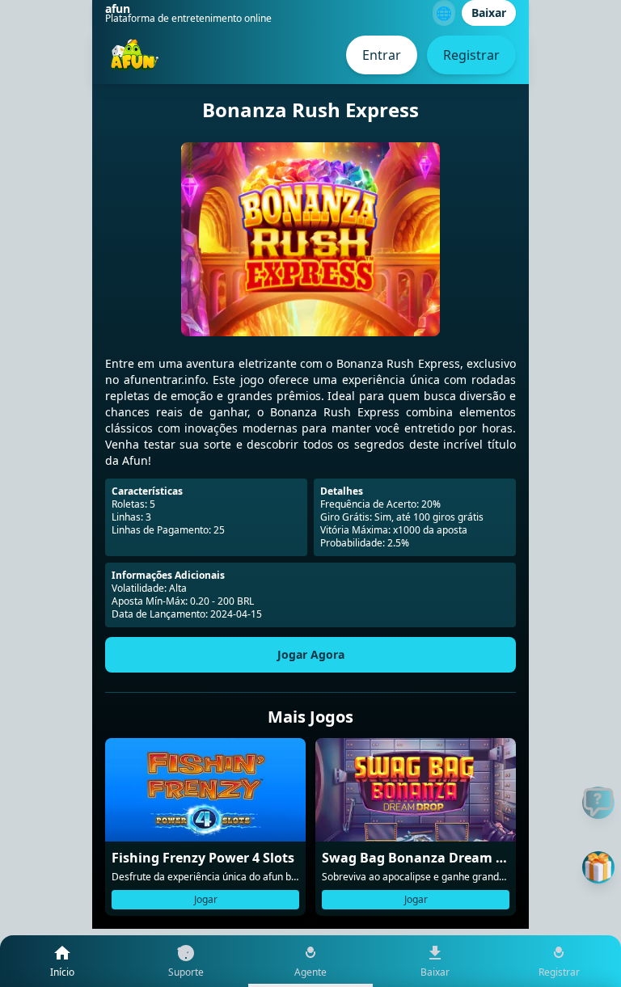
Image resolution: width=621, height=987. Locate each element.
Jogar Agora (310, 654)
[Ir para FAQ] (598, 803)
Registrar (471, 55)
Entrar (381, 55)
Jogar (206, 899)
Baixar (488, 12)
